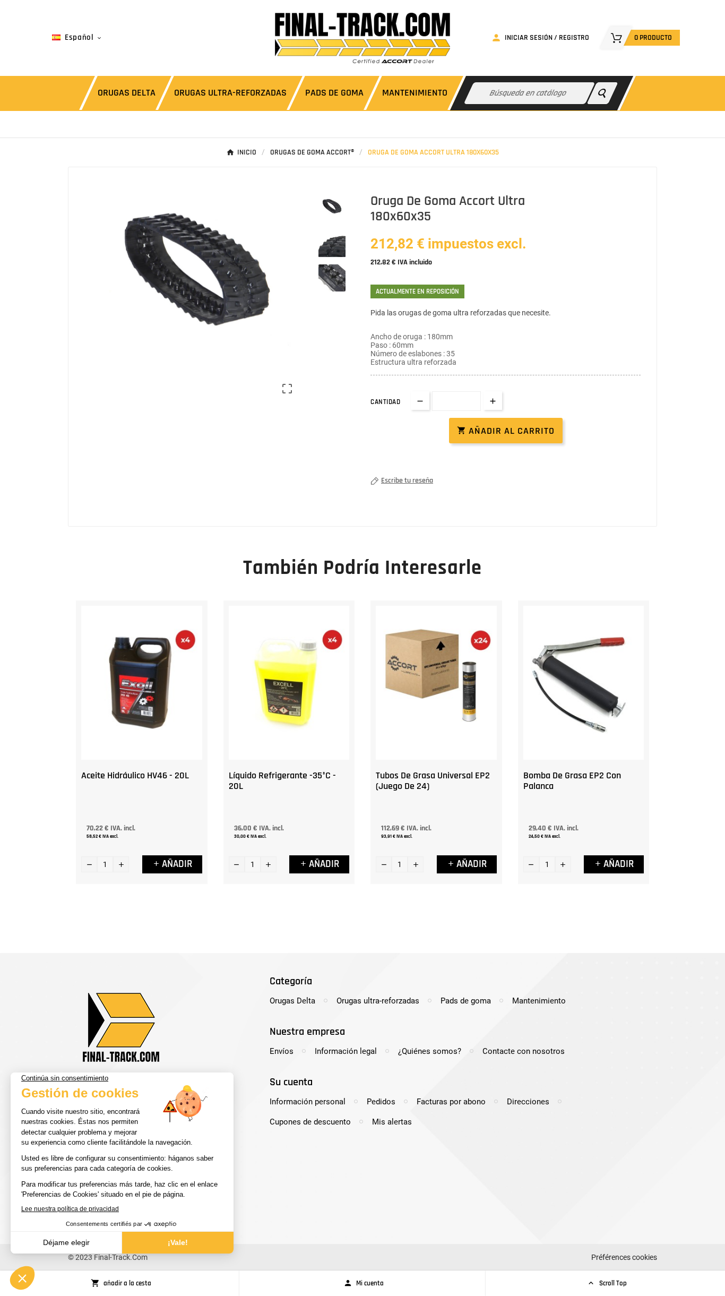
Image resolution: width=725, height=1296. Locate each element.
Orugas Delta (292, 1001)
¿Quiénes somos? (429, 1051)
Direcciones (528, 1101)
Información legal (346, 1051)
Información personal (308, 1101)
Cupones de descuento (310, 1122)
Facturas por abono (451, 1101)
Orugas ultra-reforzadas (377, 1001)
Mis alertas (392, 1122)
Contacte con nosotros (523, 1051)
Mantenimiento (539, 1001)
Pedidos (381, 1101)
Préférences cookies (624, 1257)
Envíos (282, 1051)
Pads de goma (466, 1001)
